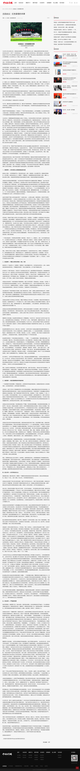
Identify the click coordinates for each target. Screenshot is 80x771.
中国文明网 (26, 766)
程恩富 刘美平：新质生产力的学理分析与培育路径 (65, 37)
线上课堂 (55, 2)
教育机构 (36, 755)
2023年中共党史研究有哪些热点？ (61, 34)
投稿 (77, 2)
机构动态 (24, 757)
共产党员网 (10, 766)
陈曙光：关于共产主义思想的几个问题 (62, 39)
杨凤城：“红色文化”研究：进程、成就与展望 (64, 27)
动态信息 (21, 2)
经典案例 (49, 2)
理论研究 (10, 8)
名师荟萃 (36, 757)
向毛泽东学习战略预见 (68, 101)
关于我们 (19, 755)
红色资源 (36, 759)
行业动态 (24, 755)
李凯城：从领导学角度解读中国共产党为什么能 (64, 22)
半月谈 (41, 766)
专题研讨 (42, 759)
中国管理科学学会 (18, 766)
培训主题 (30, 757)
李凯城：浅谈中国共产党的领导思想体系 (63, 44)
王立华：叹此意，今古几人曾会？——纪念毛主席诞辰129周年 (70, 56)
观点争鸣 (42, 755)
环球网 (36, 766)
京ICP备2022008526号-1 (42, 769)
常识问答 (59, 755)
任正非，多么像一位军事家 (69, 109)
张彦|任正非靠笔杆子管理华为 (69, 70)
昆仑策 (46, 766)
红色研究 (42, 2)
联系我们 (19, 757)
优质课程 (30, 755)
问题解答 (59, 757)
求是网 (32, 766)
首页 (15, 2)
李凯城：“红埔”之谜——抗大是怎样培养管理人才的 (65, 42)
